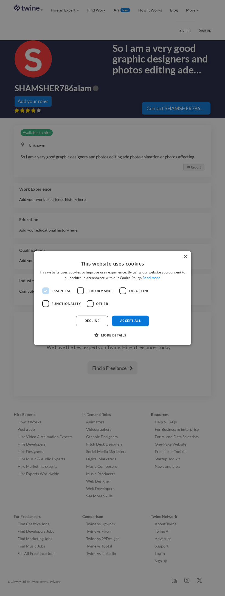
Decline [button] (92, 320)
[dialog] (112, 298)
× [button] (185, 257)
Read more (151, 277)
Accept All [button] (130, 320)
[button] (112, 335)
